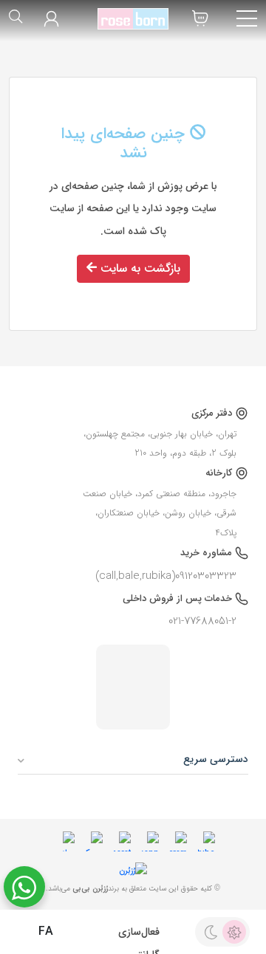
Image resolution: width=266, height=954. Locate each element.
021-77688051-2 (202, 621)
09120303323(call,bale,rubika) (165, 576)
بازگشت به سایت (138, 268)
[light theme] (234, 932)
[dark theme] (210, 932)
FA (44, 932)
